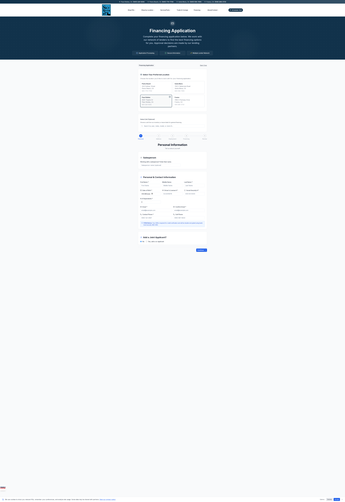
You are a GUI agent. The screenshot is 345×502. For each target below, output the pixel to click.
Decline (329, 499)
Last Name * (188, 182)
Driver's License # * (171, 190)
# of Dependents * (146, 199)
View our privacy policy (108, 499)
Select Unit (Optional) (147, 119)
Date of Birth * (147, 190)
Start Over (203, 65)
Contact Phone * (148, 214)
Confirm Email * (180, 207)
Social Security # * (192, 190)
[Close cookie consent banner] (342, 499)
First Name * (144, 182)
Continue (200, 250)
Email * (144, 207)
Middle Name (166, 182)
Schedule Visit (237, 10)
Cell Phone (179, 214)
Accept (337, 499)
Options (322, 499)
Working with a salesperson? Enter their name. (156, 162)
